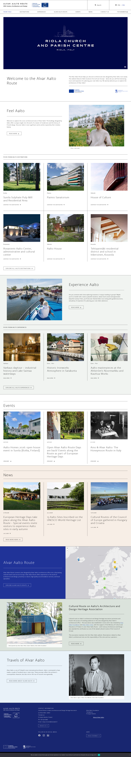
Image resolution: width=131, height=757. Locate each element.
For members (121, 12)
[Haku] (98, 5)
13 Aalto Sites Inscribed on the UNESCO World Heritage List (65, 518)
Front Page (7, 12)
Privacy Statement (93, 735)
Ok (99, 754)
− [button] (67, 550)
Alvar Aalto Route (60, 12)
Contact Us (105, 12)
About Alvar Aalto (98, 717)
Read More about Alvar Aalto (20, 681)
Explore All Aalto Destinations (18, 268)
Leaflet (114, 598)
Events (78, 12)
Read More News (12, 539)
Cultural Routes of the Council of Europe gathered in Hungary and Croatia (109, 520)
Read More (13, 133)
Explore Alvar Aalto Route (16, 585)
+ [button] (67, 548)
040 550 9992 (44, 719)
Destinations (24, 12)
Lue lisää (7, 533)
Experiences (41, 12)
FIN (119, 5)
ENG (123, 5)
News (90, 12)
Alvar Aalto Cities (88, 625)
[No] (129, 755)
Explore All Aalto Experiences (18, 387)
